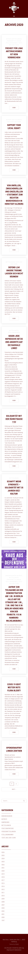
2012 (3, 889)
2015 (3, 883)
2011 (3, 892)
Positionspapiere (8, 828)
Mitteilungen (17, 39)
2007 (3, 905)
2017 (3, 880)
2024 (3, 858)
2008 (3, 902)
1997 (3, 920)
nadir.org (21, 948)
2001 (3, 914)
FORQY (17, 944)
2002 (3, 911)
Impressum (10, 950)
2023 (3, 861)
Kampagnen (5, 822)
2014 (3, 886)
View (13, 107)
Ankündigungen (10, 575)
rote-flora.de (7, 948)
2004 (3, 908)
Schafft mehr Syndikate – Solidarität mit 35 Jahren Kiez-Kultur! (14, 487)
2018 (3, 877)
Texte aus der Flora (14, 121)
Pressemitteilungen (14, 41)
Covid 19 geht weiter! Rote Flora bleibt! (14, 687)
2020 (3, 871)
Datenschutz (18, 950)
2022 (3, 864)
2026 (3, 852)
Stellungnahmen (12, 43)
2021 (3, 868)
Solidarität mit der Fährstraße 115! (14, 419)
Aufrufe (9, 39)
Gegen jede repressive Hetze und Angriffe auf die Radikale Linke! (14, 342)
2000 (3, 917)
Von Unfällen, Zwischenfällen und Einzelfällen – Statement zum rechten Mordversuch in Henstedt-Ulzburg (14, 194)
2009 (3, 898)
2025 (3, 855)
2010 (3, 895)
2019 (3, 874)
